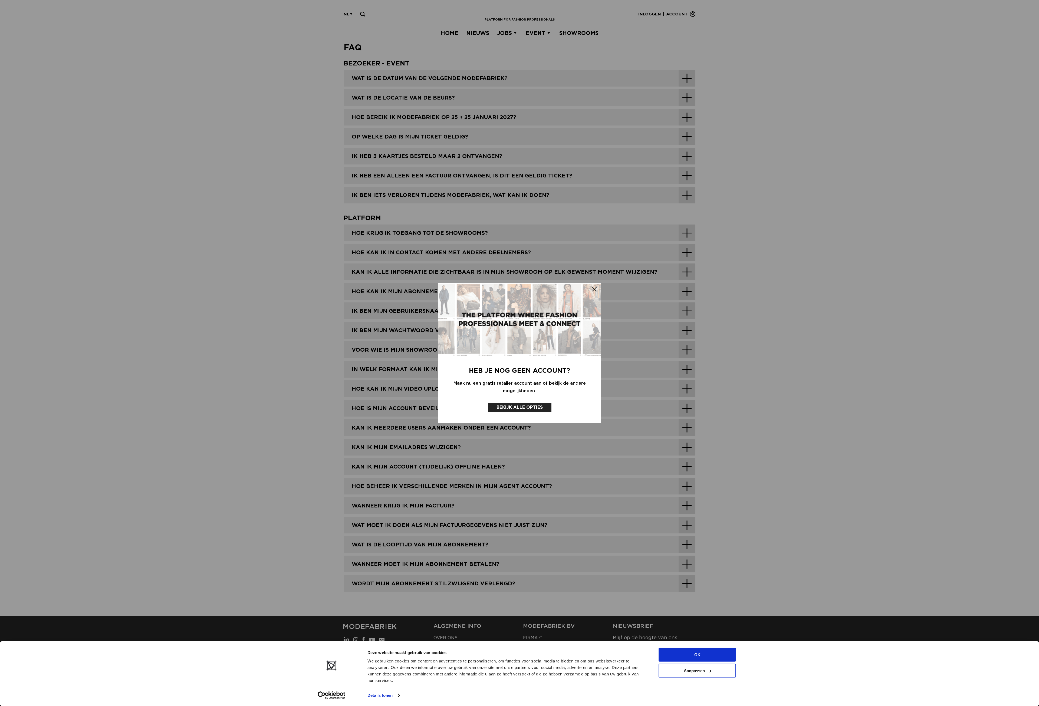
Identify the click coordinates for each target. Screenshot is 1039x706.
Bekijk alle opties (520, 407)
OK (697, 654)
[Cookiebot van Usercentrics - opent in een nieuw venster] (331, 695)
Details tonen (380, 695)
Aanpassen (694, 670)
